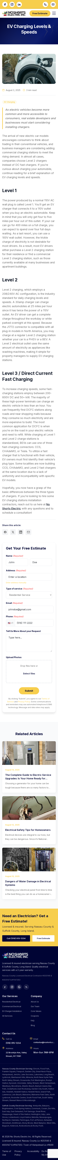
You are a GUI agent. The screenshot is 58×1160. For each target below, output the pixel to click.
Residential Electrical (11, 1002)
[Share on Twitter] (13, 532)
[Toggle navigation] (54, 13)
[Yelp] (26, 987)
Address (16, 570)
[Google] (19, 987)
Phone (14, 616)
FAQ (32, 1021)
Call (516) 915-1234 (16, 938)
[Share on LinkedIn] (21, 532)
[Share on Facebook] (5, 532)
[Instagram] (12, 4)
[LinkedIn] (19, 4)
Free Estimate (39, 13)
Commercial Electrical (11, 1006)
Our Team (35, 1006)
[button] (29, 671)
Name (14, 556)
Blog (33, 1025)
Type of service (19, 588)
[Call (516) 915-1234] (45, 4)
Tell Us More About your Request (23, 631)
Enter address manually (16, 582)
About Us (35, 1002)
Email (14, 603)
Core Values (36, 1011)
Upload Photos (14, 657)
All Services (7, 1016)
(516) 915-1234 (13, 1043)
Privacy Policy (24, 702)
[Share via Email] (28, 532)
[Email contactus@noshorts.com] (53, 4)
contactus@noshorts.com (44, 1042)
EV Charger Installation (12, 1011)
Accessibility (33, 1151)
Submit (29, 690)
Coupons (35, 1016)
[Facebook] (5, 4)
